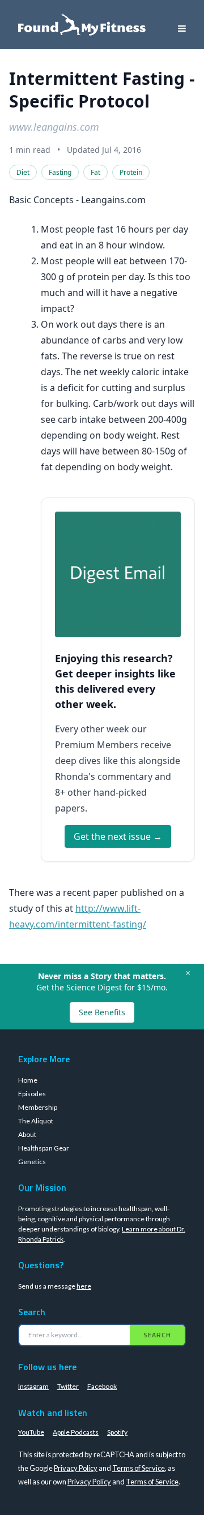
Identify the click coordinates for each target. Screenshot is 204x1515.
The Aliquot (35, 1121)
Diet (22, 172)
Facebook (102, 1386)
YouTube (31, 1432)
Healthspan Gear (43, 1148)
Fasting (60, 172)
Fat (95, 172)
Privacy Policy (75, 1468)
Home (27, 1080)
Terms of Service (138, 1468)
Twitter (68, 1386)
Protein (131, 172)
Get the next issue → (118, 836)
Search (157, 1334)
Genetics (32, 1161)
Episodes (32, 1093)
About (27, 1134)
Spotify (117, 1432)
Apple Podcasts (76, 1432)
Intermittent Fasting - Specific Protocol (102, 90)
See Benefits (102, 1012)
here (83, 1286)
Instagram (33, 1386)
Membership (37, 1107)
